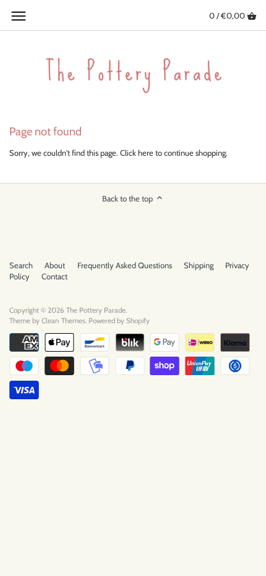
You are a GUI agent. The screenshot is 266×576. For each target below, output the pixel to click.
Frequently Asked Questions (124, 265)
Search (21, 265)
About (55, 265)
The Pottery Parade (96, 310)
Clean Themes (63, 320)
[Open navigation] (18, 16)
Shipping (198, 265)
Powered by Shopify (119, 320)
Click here (136, 153)
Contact (54, 276)
